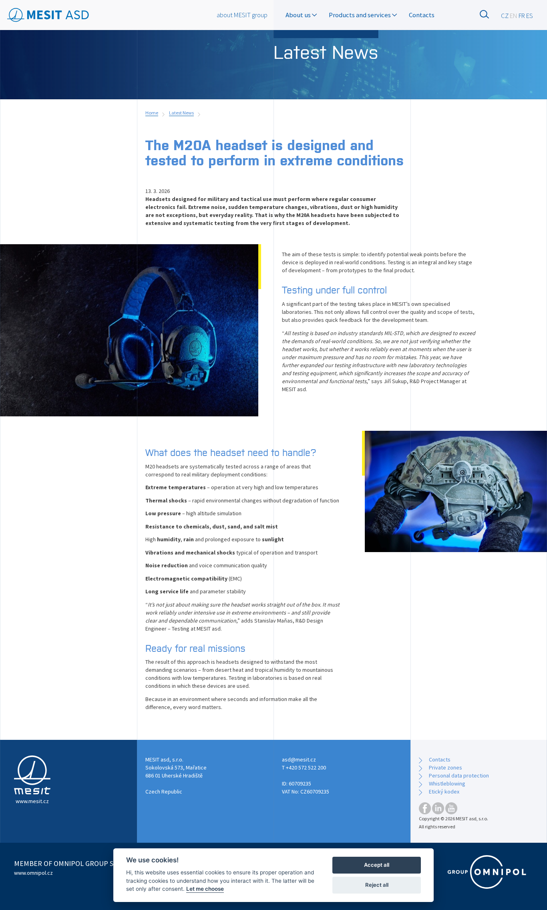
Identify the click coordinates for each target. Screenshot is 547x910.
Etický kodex (444, 791)
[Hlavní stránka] (48, 15)
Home (151, 113)
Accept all (376, 865)
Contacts (421, 14)
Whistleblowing (447, 783)
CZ (505, 15)
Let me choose (205, 889)
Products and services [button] (360, 14)
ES (529, 15)
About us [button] (299, 14)
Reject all (376, 885)
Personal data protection (459, 775)
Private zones (445, 767)
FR (522, 15)
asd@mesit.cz (299, 759)
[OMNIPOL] (487, 872)
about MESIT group (242, 14)
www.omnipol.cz (33, 872)
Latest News (181, 113)
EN (513, 15)
